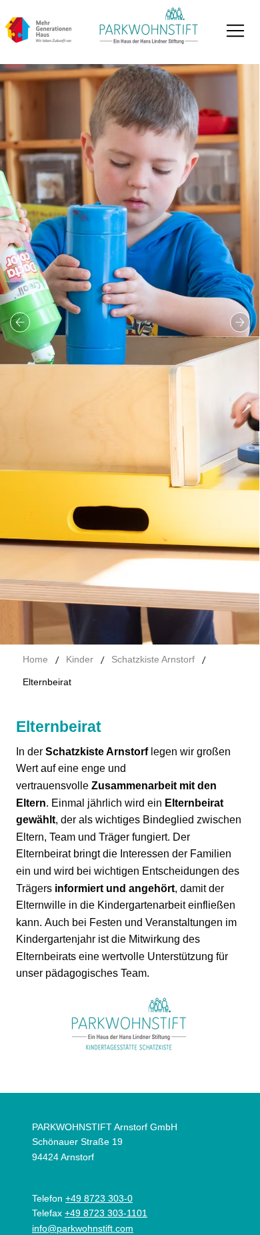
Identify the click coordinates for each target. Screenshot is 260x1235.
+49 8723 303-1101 (106, 1213)
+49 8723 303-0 (99, 1198)
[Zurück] (20, 322)
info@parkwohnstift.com (82, 1228)
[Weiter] (240, 322)
